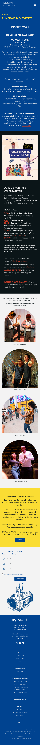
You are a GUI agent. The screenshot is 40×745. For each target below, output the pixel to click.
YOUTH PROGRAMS (20, 389)
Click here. (30, 267)
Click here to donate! (20, 261)
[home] (8, 4)
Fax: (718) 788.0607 (20, 627)
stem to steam (20, 435)
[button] (35, 5)
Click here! (26, 126)
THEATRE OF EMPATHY (20, 481)
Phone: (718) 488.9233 (20, 625)
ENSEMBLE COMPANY (20, 344)
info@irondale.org (20, 629)
